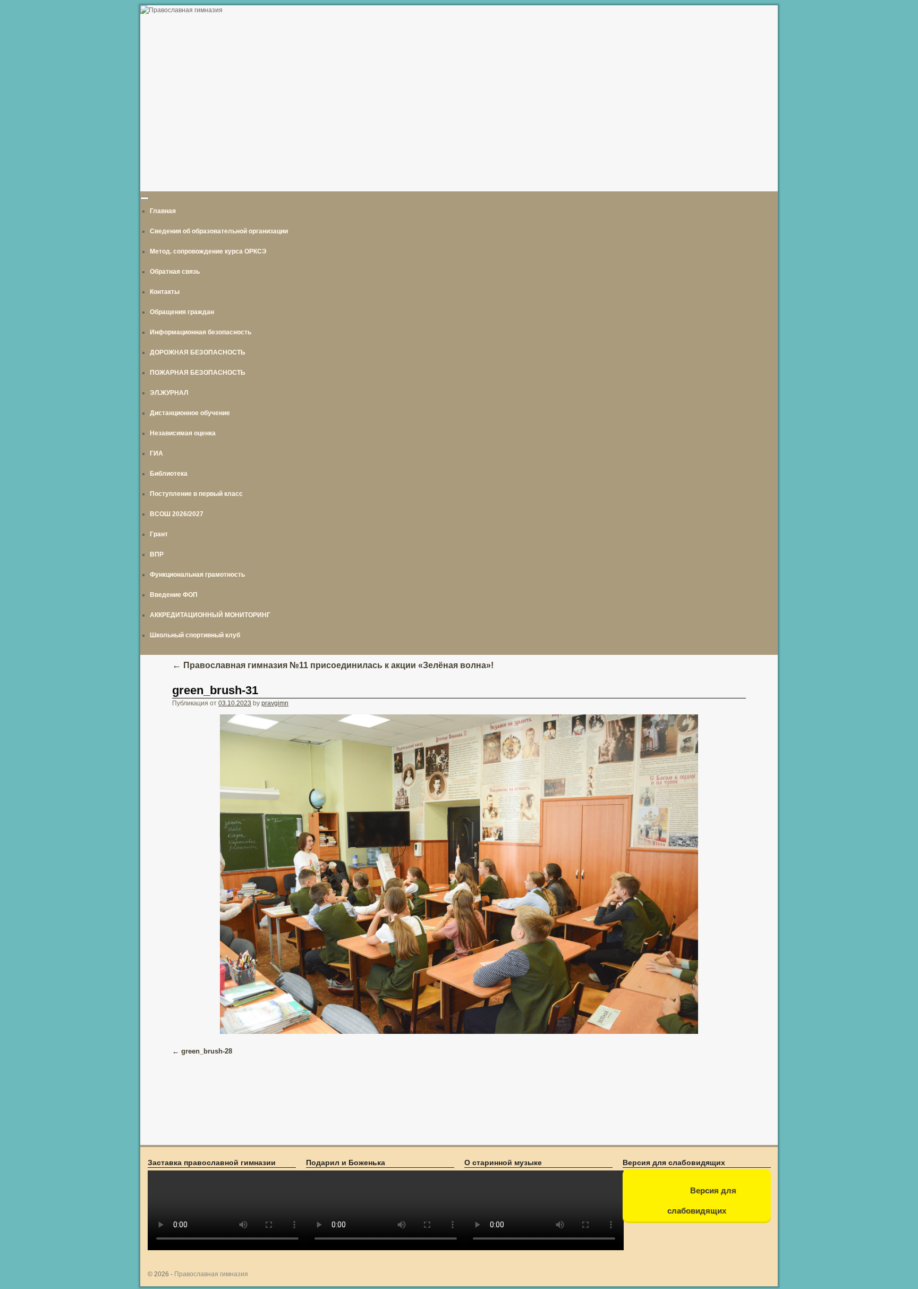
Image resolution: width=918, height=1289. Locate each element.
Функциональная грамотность (197, 574)
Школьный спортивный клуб (195, 635)
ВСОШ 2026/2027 (176, 514)
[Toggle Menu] (144, 198)
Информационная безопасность (200, 332)
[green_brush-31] (459, 873)
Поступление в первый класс (196, 494)
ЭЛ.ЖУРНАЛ (169, 393)
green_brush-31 (215, 690)
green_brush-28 (206, 1051)
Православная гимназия (211, 1274)
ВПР (157, 554)
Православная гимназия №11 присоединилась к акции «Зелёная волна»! (333, 665)
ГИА (156, 453)
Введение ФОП (174, 595)
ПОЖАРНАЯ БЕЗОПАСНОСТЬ (197, 372)
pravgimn (274, 703)
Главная (163, 211)
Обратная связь (175, 271)
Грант (159, 534)
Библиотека (169, 473)
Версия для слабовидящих (701, 1200)
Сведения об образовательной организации (219, 231)
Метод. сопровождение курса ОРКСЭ (208, 251)
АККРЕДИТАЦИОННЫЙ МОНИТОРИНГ (210, 615)
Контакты (165, 292)
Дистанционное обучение (190, 413)
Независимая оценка (183, 433)
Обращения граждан (182, 312)
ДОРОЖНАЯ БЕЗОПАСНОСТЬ (197, 352)
